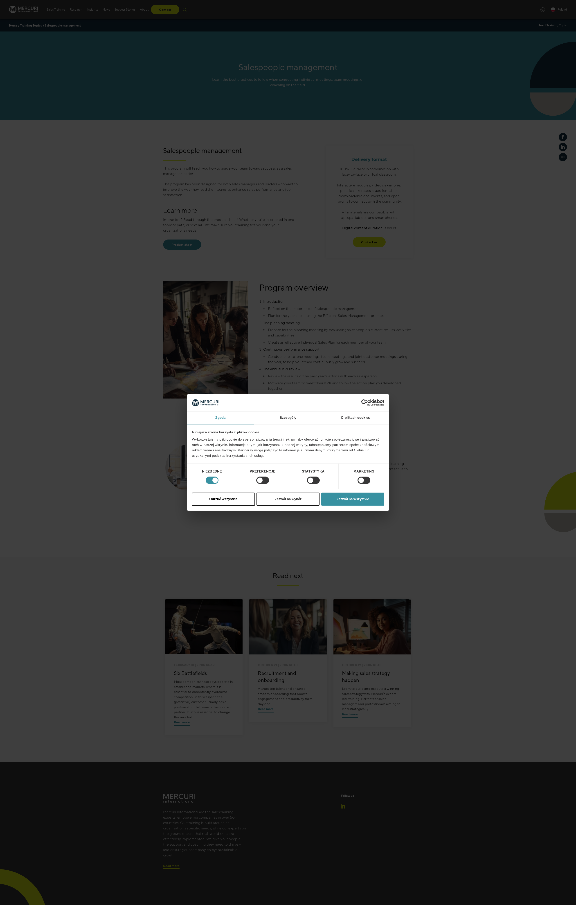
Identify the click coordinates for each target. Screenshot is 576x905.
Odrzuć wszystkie (223, 499)
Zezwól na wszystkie (353, 499)
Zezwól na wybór (288, 499)
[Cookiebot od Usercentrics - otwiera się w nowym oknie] (364, 402)
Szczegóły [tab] (288, 417)
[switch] (262, 480)
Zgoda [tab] (220, 417)
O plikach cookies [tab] (355, 417)
